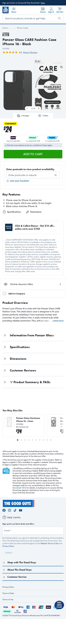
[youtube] (20, 510)
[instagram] (9, 510)
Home (5, 28)
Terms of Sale (8, 593)
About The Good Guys (19, 569)
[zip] (48, 606)
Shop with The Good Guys (21, 562)
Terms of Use (7, 599)
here (43, 3)
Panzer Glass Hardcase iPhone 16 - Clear (28, 419)
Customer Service (17, 576)
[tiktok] (15, 510)
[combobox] (33, 175)
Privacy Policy (8, 546)
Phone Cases (22, 28)
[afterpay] (6, 611)
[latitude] (17, 611)
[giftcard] (25, 611)
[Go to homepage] (5, 10)
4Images (25, 115)
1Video (45, 115)
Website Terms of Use (49, 543)
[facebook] (4, 510)
